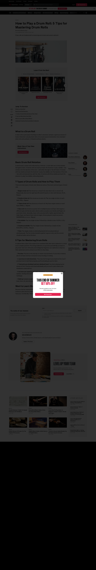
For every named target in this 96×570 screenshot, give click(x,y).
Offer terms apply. (48, 290)
